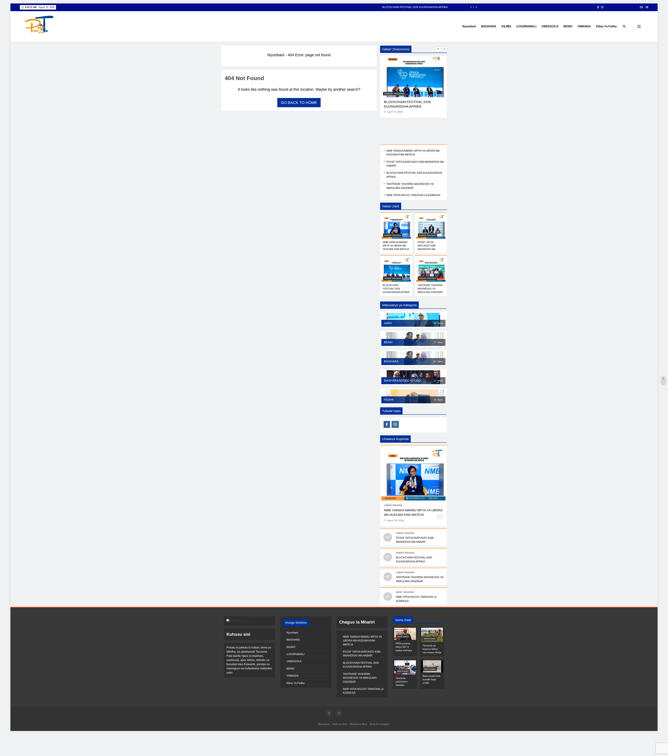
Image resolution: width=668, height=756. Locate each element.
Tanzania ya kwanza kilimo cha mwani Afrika (432, 625)
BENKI (567, 26)
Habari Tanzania (394, 93)
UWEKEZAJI (550, 26)
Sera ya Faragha (379, 699)
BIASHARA (488, 26)
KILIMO (506, 26)
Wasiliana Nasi (358, 699)
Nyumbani (469, 26)
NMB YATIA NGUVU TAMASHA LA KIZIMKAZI (413, 171)
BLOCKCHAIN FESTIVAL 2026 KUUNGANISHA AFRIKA (396, 264)
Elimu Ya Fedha (606, 26)
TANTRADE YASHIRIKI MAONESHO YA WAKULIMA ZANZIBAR (410, 7)
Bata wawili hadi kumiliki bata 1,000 (431, 655)
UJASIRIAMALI (526, 26)
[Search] (624, 26)
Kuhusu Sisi (340, 699)
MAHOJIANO (403, 612)
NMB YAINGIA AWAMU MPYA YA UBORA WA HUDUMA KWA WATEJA (396, 221)
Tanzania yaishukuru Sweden (402, 657)
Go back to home (299, 102)
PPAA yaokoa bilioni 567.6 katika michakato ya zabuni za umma (405, 626)
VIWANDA (584, 26)
